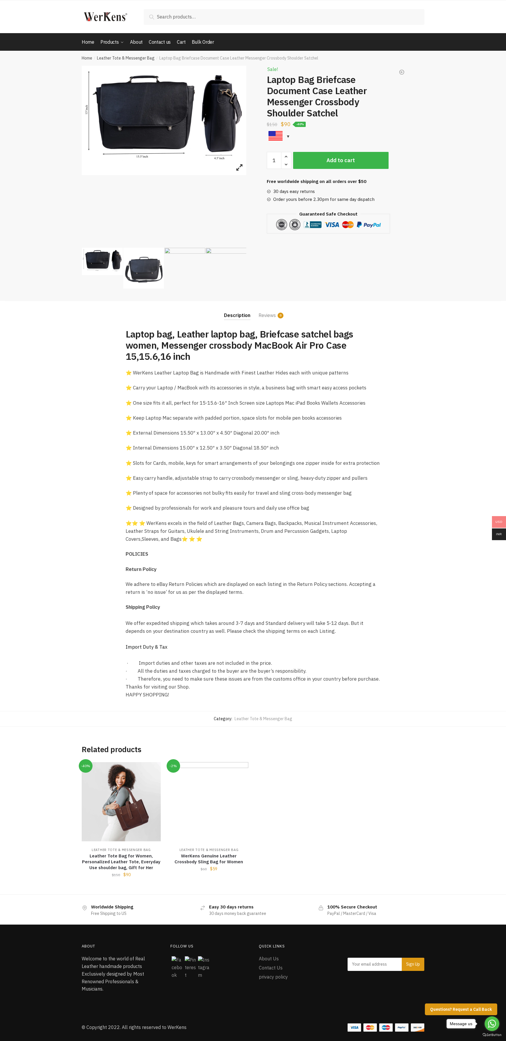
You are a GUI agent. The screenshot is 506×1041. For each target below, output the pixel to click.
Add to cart (340, 160)
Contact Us (271, 968)
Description (237, 315)
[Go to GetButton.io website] (492, 1035)
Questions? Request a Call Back (461, 1009)
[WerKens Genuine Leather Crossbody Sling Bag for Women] (209, 801)
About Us (269, 959)
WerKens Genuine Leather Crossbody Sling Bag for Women (209, 858)
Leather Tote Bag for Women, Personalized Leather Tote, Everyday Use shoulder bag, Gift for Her (121, 861)
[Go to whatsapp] (492, 1023)
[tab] (237, 310)
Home (87, 58)
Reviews (267, 315)
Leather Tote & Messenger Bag (126, 58)
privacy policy (273, 977)
